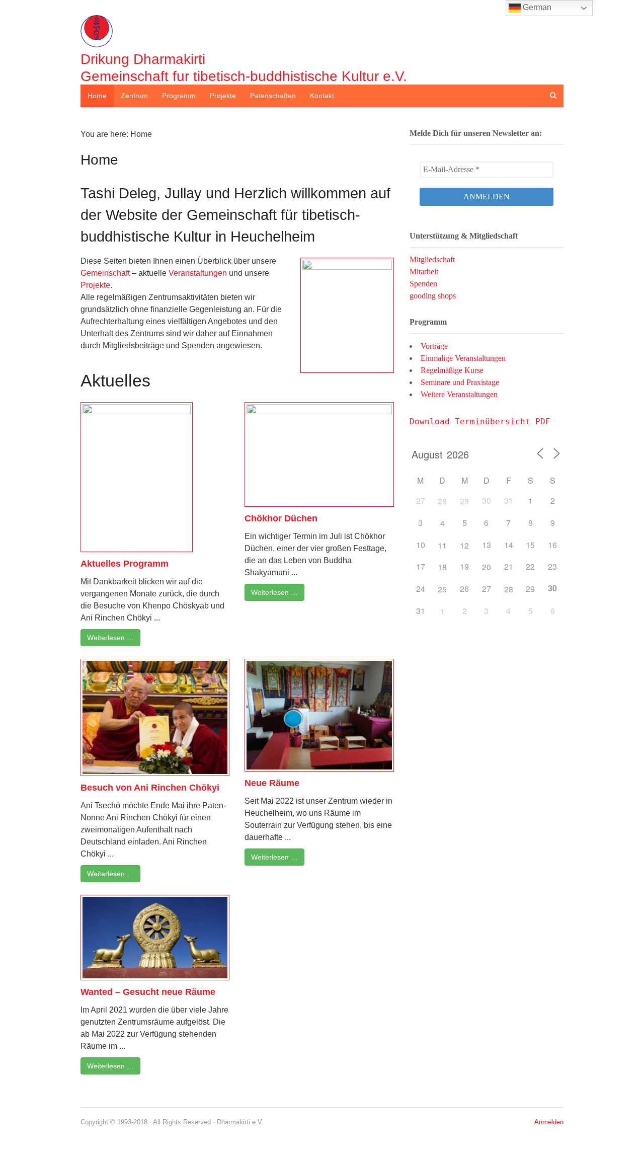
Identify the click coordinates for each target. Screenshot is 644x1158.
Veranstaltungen (199, 273)
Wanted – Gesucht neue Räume (147, 992)
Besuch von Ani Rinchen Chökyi (149, 788)
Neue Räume (272, 783)
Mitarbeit (424, 271)
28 (442, 501)
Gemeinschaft (105, 273)
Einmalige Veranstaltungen (463, 358)
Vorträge (434, 346)
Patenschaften (273, 96)
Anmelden (549, 1122)
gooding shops (433, 295)
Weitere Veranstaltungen (459, 394)
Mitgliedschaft (432, 259)
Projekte (223, 96)
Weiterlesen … (110, 638)
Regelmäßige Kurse (452, 370)
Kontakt (322, 96)
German (536, 7)
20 (486, 567)
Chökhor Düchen (281, 518)
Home (97, 96)
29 (464, 501)
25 (442, 589)
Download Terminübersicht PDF (480, 421)
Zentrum (134, 96)
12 (464, 545)
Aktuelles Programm (124, 564)
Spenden (423, 283)
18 (442, 567)
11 (442, 545)
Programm (179, 96)
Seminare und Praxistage (460, 382)
